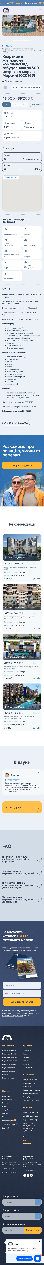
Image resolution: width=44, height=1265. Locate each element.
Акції (25, 1140)
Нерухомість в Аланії (30, 1080)
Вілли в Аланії (28, 1086)
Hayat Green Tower (8, 1068)
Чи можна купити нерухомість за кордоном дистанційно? (17, 899)
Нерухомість (28, 1075)
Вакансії (5, 1117)
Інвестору (27, 1107)
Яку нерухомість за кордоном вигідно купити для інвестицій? (17, 885)
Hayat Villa (5, 1074)
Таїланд (26, 1057)
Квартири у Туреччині (30, 1093)
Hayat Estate (7, 46)
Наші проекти (8, 1046)
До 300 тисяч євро (30, 1116)
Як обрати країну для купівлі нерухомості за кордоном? (15, 859)
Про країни (27, 1046)
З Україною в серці (9, 1124)
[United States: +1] (7, 993)
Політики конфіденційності (12, 1016)
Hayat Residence (8, 1078)
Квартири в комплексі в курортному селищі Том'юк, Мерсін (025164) (19, 717)
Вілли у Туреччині (29, 1097)
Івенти (4, 1106)
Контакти (27, 1144)
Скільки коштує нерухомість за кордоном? (18, 872)
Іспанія (25, 1054)
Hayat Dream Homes (9, 1050)
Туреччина (27, 1050)
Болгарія (26, 1061)
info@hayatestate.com (9, 1172)
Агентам (5, 1113)
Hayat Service (7, 1099)
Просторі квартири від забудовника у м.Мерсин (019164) (20, 568)
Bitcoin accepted (8, 1121)
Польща (26, 1064)
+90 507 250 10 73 (29, 1170)
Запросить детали (22, 465)
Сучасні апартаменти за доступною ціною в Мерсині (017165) (19, 618)
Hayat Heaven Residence (10, 1061)
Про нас (5, 1091)
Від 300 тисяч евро (30, 1120)
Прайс (37, 104)
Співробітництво (7, 1110)
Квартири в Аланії (29, 1083)
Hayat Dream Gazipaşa (9, 1057)
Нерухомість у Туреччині (31, 1090)
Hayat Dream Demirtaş (9, 1054)
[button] (14, 40)
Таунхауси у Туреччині (31, 1100)
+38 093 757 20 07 (8, 1168)
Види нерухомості (30, 1112)
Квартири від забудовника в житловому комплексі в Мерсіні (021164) (21, 667)
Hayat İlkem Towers (9, 1064)
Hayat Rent (6, 1096)
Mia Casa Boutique (8, 1071)
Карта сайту (6, 1128)
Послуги (5, 1103)
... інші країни (27, 1068)
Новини (26, 1137)
